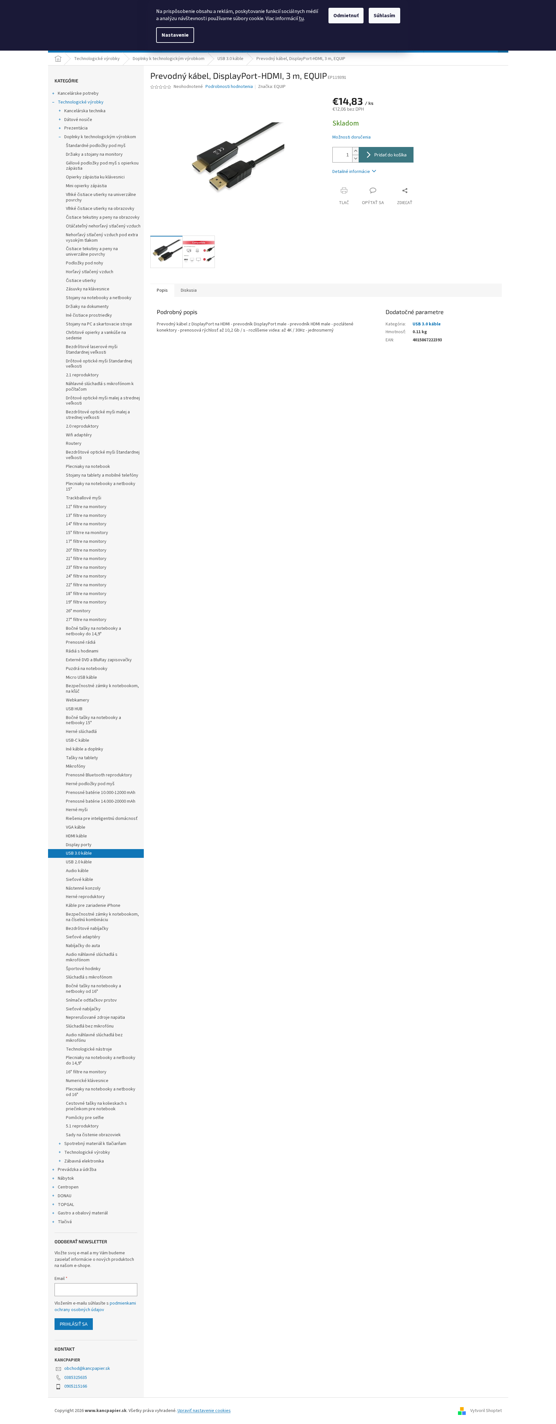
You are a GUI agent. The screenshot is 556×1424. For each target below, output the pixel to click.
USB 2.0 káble (79, 862)
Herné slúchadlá (81, 731)
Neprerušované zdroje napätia (95, 1017)
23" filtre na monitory (86, 567)
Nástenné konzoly (83, 888)
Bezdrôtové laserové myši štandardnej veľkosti (91, 350)
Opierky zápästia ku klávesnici (95, 177)
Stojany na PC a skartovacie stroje (99, 324)
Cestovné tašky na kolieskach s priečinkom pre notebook (96, 1106)
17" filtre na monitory (86, 541)
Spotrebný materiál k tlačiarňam (95, 1143)
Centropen (68, 1187)
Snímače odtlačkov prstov (91, 1000)
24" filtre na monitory (86, 576)
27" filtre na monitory (86, 619)
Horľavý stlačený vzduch (89, 272)
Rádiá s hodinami (82, 651)
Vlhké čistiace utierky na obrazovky (100, 208)
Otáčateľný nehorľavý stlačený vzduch (103, 226)
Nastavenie (175, 35)
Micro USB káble (81, 677)
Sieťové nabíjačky (83, 1009)
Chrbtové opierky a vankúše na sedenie (96, 335)
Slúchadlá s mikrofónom (89, 977)
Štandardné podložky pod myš (96, 145)
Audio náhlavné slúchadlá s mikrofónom (91, 957)
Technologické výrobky (81, 102)
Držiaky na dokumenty (87, 306)
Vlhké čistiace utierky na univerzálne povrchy (101, 197)
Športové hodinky (83, 969)
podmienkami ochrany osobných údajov (95, 1306)
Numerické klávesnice (87, 1080)
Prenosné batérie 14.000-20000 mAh (100, 801)
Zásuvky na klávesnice (87, 289)
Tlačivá (65, 1222)
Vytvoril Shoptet (486, 1410)
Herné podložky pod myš (90, 784)
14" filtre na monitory (86, 524)
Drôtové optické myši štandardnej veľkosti (99, 364)
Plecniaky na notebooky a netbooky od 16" (100, 1092)
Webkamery (77, 700)
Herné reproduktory (85, 897)
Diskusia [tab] (189, 290)
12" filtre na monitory (86, 507)
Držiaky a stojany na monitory (94, 154)
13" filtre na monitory (86, 515)
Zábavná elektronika (84, 1161)
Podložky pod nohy (84, 263)
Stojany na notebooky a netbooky (98, 298)
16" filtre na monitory (86, 1072)
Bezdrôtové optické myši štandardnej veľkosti (103, 455)
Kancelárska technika (84, 111)
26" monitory (78, 611)
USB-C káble (77, 740)
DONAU (64, 1196)
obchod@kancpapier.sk (87, 1368)
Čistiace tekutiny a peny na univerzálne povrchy (92, 252)
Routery (73, 443)
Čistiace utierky (81, 280)
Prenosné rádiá (80, 642)
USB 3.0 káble (79, 853)
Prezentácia (76, 128)
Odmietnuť (346, 15)
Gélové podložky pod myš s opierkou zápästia (102, 166)
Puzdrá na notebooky (86, 668)
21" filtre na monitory (86, 558)
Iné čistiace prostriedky (89, 315)
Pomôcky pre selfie (85, 1117)
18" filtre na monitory (86, 593)
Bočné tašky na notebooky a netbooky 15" (93, 720)
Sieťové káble (79, 879)
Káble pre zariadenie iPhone (93, 905)
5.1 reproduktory (82, 1126)
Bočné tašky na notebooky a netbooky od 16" (93, 989)
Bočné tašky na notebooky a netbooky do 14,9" (93, 631)
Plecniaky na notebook (88, 466)
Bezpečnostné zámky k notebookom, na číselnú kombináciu (102, 917)
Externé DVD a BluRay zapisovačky (99, 660)
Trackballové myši (83, 498)
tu (301, 18)
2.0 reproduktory (82, 426)
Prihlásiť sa (74, 1324)
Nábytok (66, 1178)
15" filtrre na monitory (87, 532)
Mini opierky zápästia (86, 186)
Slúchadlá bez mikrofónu (90, 1026)
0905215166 (75, 1386)
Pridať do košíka (390, 154)
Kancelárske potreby (78, 93)
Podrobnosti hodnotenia (229, 87)
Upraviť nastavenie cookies (204, 1410)
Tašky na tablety (82, 758)
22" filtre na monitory (86, 585)
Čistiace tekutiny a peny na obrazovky (103, 217)
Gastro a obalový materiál (83, 1213)
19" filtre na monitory (86, 602)
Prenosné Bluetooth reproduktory (99, 775)
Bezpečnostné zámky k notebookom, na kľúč (102, 689)
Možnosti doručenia (351, 137)
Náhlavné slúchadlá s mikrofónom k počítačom (100, 387)
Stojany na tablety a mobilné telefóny (102, 475)
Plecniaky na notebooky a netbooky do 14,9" (100, 1060)
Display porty (79, 845)
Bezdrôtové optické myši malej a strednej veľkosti (98, 415)
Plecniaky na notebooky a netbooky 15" (100, 487)
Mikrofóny (75, 766)
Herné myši (77, 810)
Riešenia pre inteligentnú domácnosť (102, 818)
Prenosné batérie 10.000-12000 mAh (100, 792)
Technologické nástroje (89, 1049)
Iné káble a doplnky (84, 749)
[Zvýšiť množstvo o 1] (355, 151)
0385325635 (75, 1377)
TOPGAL (66, 1204)
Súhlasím (384, 15)
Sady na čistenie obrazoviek (93, 1135)
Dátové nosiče (78, 119)
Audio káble (77, 871)
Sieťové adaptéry (83, 937)
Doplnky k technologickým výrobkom (100, 137)
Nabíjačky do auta (83, 946)
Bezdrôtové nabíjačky (87, 928)
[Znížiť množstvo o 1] (355, 158)
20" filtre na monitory (86, 550)
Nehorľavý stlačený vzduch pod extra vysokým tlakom (102, 238)
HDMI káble (76, 836)
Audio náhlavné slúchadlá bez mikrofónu (94, 1038)
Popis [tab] (162, 290)
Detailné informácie (351, 171)
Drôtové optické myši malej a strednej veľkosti (103, 401)
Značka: (272, 86)
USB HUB (74, 709)
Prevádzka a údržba (77, 1169)
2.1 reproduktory (82, 375)
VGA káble (75, 827)
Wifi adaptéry (79, 435)
